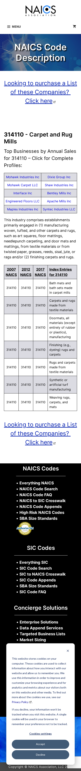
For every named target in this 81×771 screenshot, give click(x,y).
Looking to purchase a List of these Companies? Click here (40, 92)
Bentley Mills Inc (59, 193)
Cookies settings (40, 733)
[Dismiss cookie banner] (67, 651)
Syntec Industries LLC (59, 209)
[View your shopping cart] (74, 26)
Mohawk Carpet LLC (22, 185)
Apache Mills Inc (59, 201)
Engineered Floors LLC (23, 201)
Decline (40, 754)
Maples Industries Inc (22, 209)
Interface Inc (22, 193)
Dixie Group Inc (59, 177)
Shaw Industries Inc (59, 185)
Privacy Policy (20, 702)
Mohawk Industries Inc (22, 177)
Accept (40, 744)
